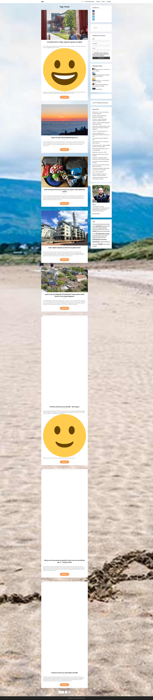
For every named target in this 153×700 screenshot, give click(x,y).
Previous (61, 692)
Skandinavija (107, 241)
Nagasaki (99, 237)
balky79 (94, 204)
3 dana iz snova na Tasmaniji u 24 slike (64, 673)
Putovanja (103, 239)
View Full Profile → (96, 213)
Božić (109, 226)
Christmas (104, 227)
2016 (93, 224)
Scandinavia (102, 241)
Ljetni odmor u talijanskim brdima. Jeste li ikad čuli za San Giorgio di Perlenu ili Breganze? (101, 128)
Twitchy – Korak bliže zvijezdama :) (100, 131)
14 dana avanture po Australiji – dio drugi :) (64, 407)
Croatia (99, 229)
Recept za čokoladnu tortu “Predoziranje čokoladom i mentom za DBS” (100, 135)
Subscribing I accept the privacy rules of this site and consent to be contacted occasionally (100, 54)
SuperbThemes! (81, 698)
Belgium (105, 226)
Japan (107, 234)
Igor (42, 1)
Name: (93, 39)
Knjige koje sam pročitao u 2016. (99, 152)
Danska (103, 229)
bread (93, 227)
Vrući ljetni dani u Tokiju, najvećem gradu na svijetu (64, 42)
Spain (93, 244)
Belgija (102, 226)
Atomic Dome (103, 224)
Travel (100, 244)
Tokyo (96, 244)
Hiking (106, 231)
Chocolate (99, 227)
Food (98, 231)
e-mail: (93, 48)
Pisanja (98, 1)
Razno (103, 1)
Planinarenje (103, 237)
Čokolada (108, 244)
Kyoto (99, 235)
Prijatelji (109, 1)
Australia (98, 226)
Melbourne (94, 237)
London (105, 235)
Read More (64, 97)
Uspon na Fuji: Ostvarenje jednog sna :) (64, 138)
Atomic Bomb (97, 224)
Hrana (108, 231)
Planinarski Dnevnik (89, 1)
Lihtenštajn (102, 235)
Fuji (103, 231)
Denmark (106, 229)
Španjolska (94, 246)
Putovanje (95, 242)
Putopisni (96, 239)
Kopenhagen (95, 235)
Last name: (94, 43)
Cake (96, 227)
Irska (99, 234)
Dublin (94, 231)
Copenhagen (95, 229)
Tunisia (104, 244)
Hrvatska (94, 233)
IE (97, 233)
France (101, 231)
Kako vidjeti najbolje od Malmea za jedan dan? (64, 248)
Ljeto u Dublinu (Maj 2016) (97, 171)
